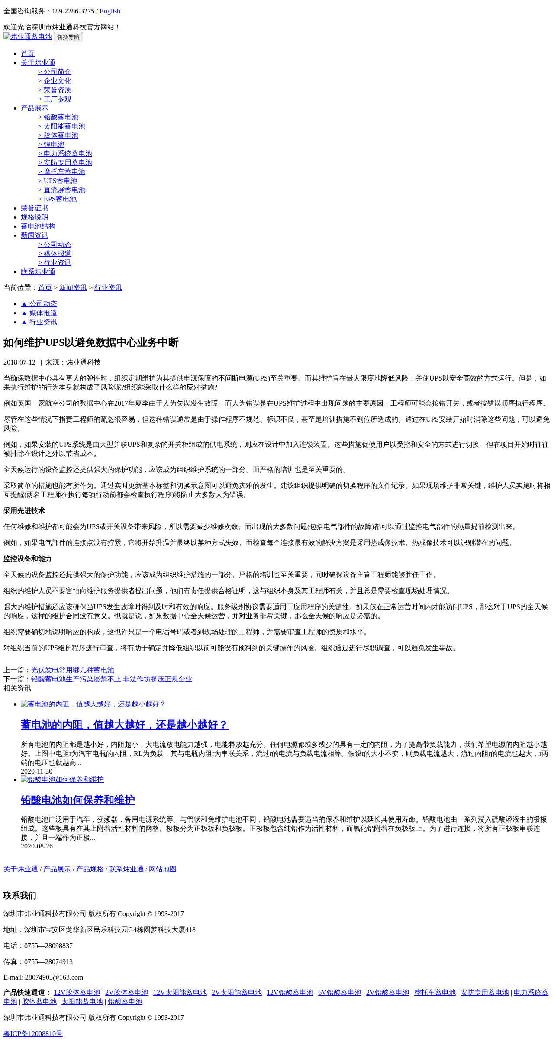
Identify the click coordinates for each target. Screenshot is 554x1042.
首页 (28, 53)
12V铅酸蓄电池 (290, 992)
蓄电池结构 (38, 226)
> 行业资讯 (54, 262)
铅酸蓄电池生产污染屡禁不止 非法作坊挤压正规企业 (111, 679)
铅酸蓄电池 (125, 1001)
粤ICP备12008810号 (33, 1033)
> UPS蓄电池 (57, 180)
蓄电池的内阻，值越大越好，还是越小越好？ (125, 724)
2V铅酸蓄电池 (387, 992)
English (110, 11)
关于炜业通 (38, 62)
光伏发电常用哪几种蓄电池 (72, 670)
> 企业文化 (54, 80)
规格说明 (34, 217)
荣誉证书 (34, 208)
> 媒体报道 (54, 253)
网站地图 (163, 869)
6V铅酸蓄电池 (339, 992)
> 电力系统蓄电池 (65, 153)
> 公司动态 (54, 244)
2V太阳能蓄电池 (237, 992)
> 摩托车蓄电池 (61, 171)
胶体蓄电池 (39, 1001)
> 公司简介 (54, 71)
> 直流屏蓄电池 (61, 190)
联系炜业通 (38, 271)
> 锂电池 (51, 144)
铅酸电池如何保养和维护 (78, 800)
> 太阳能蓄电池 (61, 126)
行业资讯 (108, 287)
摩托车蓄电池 (435, 992)
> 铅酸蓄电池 (58, 117)
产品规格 (90, 869)
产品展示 (34, 108)
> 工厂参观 (54, 99)
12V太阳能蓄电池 (180, 992)
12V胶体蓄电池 (77, 992)
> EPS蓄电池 (57, 199)
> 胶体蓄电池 (58, 135)
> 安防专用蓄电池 (65, 162)
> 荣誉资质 (54, 90)
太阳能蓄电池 (82, 1001)
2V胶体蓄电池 (126, 992)
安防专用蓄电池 (485, 992)
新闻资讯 (34, 235)
